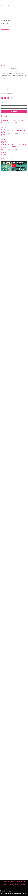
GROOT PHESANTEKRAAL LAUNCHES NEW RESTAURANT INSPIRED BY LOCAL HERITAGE (16, 146)
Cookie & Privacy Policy (19, 889)
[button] (14, 14)
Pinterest (23, 884)
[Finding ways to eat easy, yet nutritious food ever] (4, 266)
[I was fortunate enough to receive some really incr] (23, 489)
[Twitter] (15, 2)
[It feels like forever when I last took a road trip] (14, 640)
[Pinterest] (20, 2)
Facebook (5, 884)
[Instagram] (8, 2)
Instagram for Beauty (20, 881)
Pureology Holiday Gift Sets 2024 (15, 120)
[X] (15, 84)
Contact (26, 889)
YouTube (17, 884)
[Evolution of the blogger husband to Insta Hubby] (3, 132)
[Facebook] (13, 2)
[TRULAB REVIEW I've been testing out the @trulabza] (4, 440)
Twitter (11, 884)
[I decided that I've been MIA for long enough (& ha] (4, 751)
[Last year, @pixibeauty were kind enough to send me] (14, 260)
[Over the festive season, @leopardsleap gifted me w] (14, 426)
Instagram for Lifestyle (8, 881)
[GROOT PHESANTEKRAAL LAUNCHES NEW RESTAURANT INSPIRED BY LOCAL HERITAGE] (3, 147)
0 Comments (16, 122)
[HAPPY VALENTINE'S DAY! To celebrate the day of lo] (23, 252)
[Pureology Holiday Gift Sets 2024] (3, 121)
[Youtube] (18, 2)
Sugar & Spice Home (9, 889)
